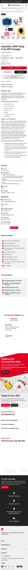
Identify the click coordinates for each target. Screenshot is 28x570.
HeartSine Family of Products (11, 287)
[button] (14, 67)
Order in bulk (7, 72)
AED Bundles (9, 84)
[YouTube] (9, 556)
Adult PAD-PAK (5, 57)
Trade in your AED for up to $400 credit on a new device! (14, 77)
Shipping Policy (21, 558)
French (8, 63)
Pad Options (6, 55)
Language (4, 61)
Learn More (5, 487)
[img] (14, 319)
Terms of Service (4, 558)
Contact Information (4, 559)
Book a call (20, 72)
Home (2, 11)
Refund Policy (15, 558)
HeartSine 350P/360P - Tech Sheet (12, 280)
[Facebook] (5, 556)
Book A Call (14, 405)
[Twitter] (3, 556)
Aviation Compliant (19, 57)
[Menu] (2, 5)
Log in (3, 563)
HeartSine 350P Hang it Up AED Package (14, 11)
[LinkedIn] (7, 556)
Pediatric (11, 57)
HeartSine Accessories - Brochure (12, 290)
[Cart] (25, 5)
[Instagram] (1, 556)
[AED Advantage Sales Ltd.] (14, 5)
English (3, 63)
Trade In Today (5, 405)
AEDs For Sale (5, 372)
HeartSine (10, 86)
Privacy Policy (10, 558)
